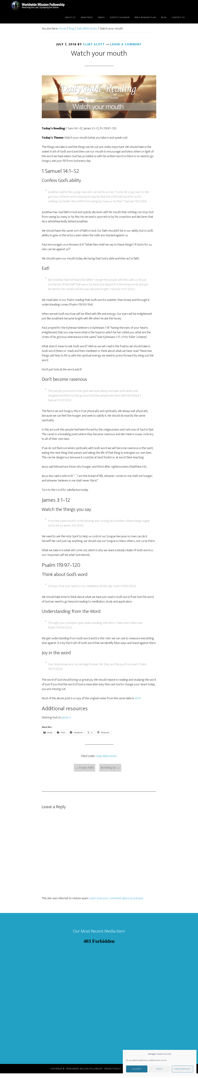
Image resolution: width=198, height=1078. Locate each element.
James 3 (66, 717)
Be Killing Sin (110, 767)
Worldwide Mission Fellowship (39, 6)
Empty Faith (84, 767)
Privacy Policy (112, 1068)
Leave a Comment (126, 44)
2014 (138, 698)
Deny (160, 1069)
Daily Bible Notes (106, 756)
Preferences (182, 1069)
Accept (136, 1069)
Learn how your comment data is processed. (116, 898)
